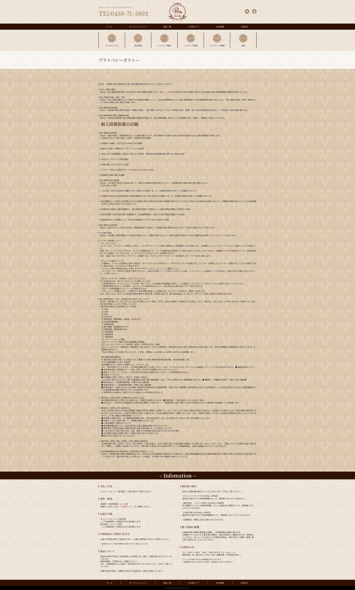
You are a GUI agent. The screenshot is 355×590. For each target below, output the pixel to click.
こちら (233, 552)
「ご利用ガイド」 (126, 506)
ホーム (109, 26)
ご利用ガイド (193, 26)
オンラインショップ (138, 26)
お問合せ (244, 26)
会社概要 (220, 26)
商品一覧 (167, 26)
